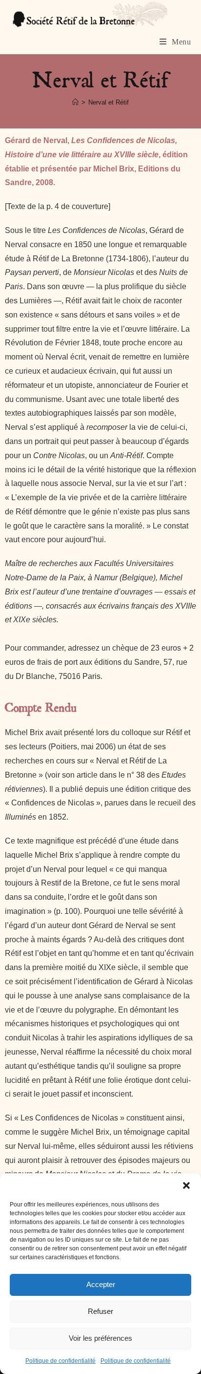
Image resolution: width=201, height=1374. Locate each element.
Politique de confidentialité (60, 1360)
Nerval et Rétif (108, 102)
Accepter (100, 1284)
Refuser (100, 1311)
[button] (186, 1185)
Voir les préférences (100, 1338)
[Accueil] (75, 102)
